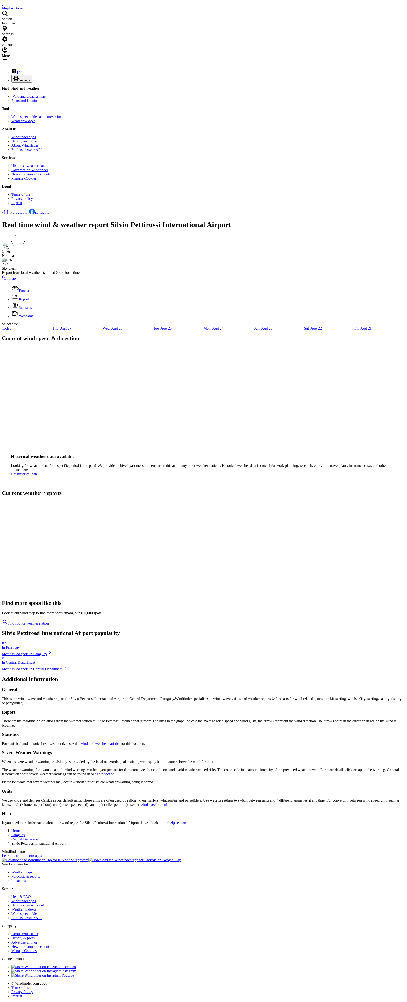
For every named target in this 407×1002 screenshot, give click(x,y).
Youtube (67, 975)
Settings (24, 80)
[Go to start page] (2, 4)
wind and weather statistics (100, 744)
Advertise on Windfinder (29, 170)
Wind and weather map (28, 96)
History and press (24, 141)
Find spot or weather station (28, 623)
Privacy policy (22, 199)
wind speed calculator (156, 805)
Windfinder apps (23, 137)
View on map (19, 213)
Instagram (68, 971)
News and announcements (30, 174)
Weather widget (23, 121)
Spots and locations (25, 101)
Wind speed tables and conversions (37, 117)
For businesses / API (26, 150)
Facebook (42, 213)
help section (105, 774)
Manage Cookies (24, 178)
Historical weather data (28, 166)
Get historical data (24, 474)
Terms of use (20, 194)
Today (6, 328)
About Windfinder (24, 145)
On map (10, 278)
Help (20, 73)
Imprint (16, 203)
